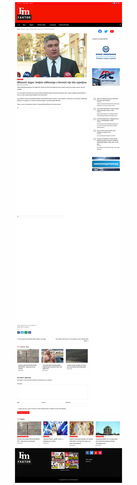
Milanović (22, 327)
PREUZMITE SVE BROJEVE (64, 470)
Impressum (31, 3)
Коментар (20, 383)
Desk (18, 79)
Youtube (116, 3)
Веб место (68, 402)
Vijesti (24, 25)
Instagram (119, 3)
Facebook (112, 3)
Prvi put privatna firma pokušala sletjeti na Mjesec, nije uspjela (32, 339)
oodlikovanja (26, 327)
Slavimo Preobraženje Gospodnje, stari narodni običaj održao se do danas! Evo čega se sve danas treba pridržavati (81, 441)
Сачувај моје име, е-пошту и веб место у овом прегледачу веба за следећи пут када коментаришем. (42, 408)
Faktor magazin (25, 3)
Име (18, 402)
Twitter (114, 3)
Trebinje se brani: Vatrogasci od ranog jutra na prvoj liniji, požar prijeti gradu (76, 366)
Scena (48, 436)
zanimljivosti (26, 436)
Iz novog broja (52, 25)
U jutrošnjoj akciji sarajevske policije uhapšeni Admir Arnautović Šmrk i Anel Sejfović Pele (52, 366)
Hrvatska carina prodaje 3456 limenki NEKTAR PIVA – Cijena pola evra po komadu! (27, 366)
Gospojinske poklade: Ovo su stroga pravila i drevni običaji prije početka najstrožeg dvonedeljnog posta (107, 441)
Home (18, 29)
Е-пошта (44, 402)
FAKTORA (105, 39)
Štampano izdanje (41, 25)
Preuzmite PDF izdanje (64, 25)
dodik (19, 327)
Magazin (31, 25)
